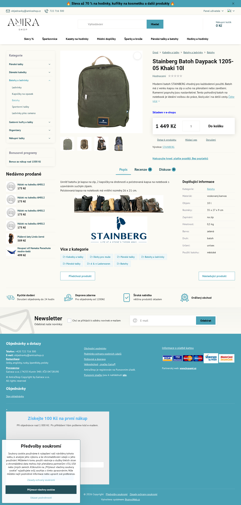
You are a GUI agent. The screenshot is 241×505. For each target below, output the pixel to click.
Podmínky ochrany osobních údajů (102, 353)
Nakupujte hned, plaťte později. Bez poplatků (180, 158)
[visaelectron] (177, 360)
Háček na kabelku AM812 (31, 184)
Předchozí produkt (80, 276)
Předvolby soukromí (117, 494)
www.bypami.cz (188, 368)
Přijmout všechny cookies (41, 489)
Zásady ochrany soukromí (143, 494)
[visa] (167, 360)
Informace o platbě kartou (178, 348)
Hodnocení (159, 76)
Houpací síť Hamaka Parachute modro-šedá (34, 250)
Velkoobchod (91, 364)
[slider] (175, 76)
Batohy (211, 189)
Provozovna (12, 367)
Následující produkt (214, 276)
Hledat (155, 24)
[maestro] (198, 360)
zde (124, 375)
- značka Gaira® (107, 364)
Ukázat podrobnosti (41, 497)
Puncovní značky (93, 375)
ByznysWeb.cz (132, 499)
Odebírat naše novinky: (48, 324)
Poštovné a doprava (95, 359)
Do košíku (215, 126)
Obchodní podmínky (95, 348)
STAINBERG (168, 147)
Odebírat (205, 320)
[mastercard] (188, 360)
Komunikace (12, 359)
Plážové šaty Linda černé (30, 236)
